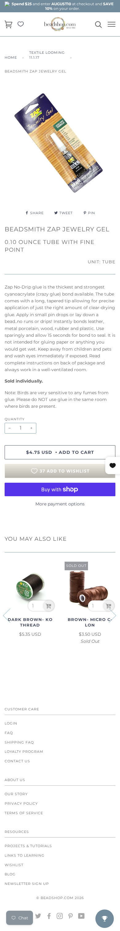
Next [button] (111, 6)
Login (11, 723)
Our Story (16, 794)
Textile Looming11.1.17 (47, 55)
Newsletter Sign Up (27, 884)
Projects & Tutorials (28, 846)
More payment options (60, 504)
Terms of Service (24, 813)
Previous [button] (13, 6)
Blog (10, 874)
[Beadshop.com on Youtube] (81, 917)
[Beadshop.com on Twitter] (38, 917)
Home (11, 57)
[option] (62, 6)
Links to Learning (25, 855)
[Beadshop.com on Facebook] (49, 917)
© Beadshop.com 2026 (60, 898)
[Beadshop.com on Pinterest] (70, 917)
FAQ (9, 733)
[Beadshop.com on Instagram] (60, 917)
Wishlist (14, 865)
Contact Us (17, 761)
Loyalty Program (24, 751)
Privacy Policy (21, 803)
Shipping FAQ (19, 742)
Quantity (15, 419)
